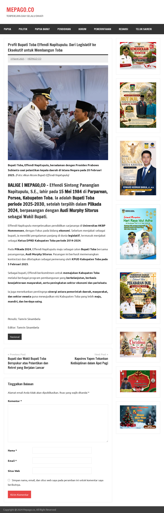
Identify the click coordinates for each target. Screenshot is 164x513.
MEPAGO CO (34, 58)
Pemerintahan (102, 29)
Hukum (82, 29)
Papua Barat (42, 29)
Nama (12, 450)
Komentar (15, 401)
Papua (7, 29)
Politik (23, 29)
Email (12, 460)
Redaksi (123, 29)
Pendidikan (64, 29)
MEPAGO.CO (20, 10)
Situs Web (14, 471)
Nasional (15, 336)
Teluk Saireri (144, 29)
